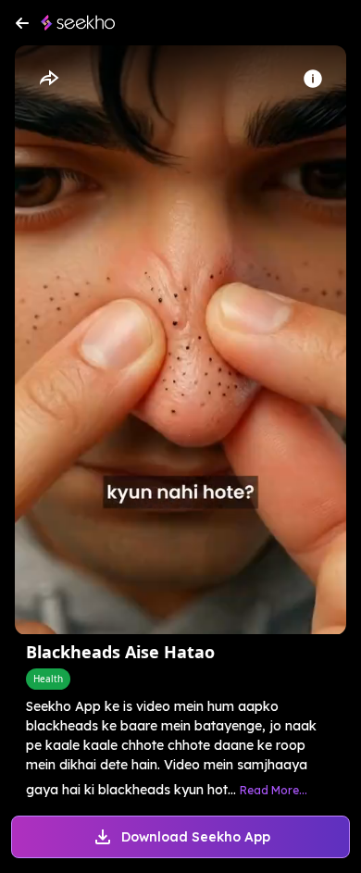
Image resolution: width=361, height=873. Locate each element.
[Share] (48, 78)
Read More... (273, 790)
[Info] (312, 78)
